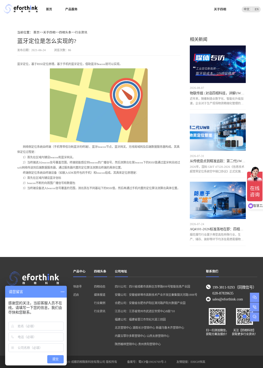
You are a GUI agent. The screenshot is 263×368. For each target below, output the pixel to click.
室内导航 (94, 9)
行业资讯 (81, 32)
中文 (246, 9)
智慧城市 (177, 9)
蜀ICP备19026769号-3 (152, 361)
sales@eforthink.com (227, 299)
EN (257, 9)
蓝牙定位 (23, 64)
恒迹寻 (77, 286)
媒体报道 (99, 294)
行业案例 (99, 303)
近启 (76, 294)
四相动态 (99, 286)
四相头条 (65, 32)
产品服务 (71, 9)
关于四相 (220, 9)
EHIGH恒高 (198, 361)
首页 (49, 9)
